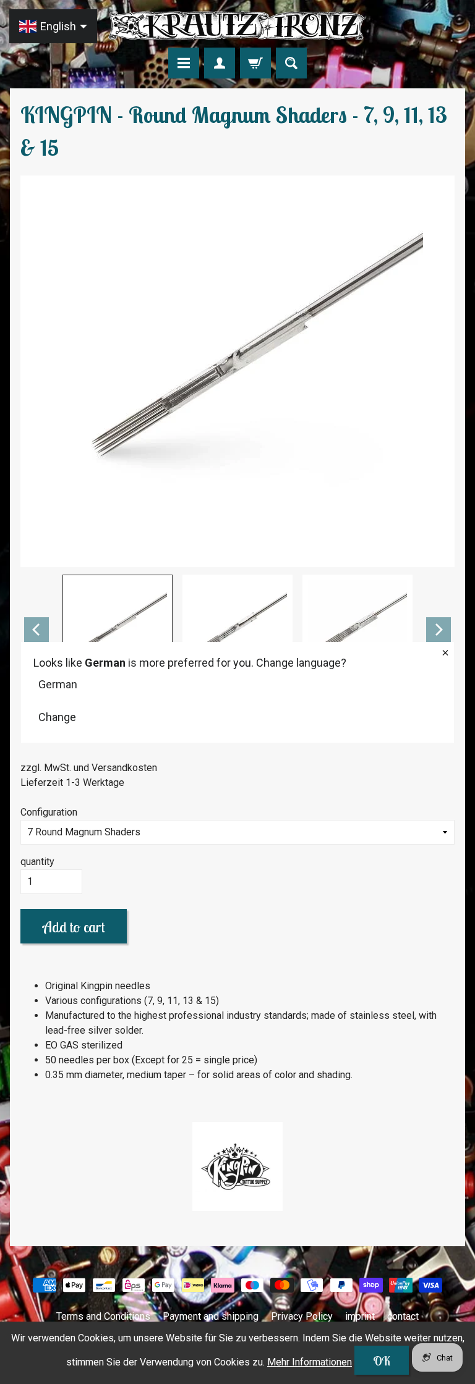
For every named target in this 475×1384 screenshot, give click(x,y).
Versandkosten (124, 768)
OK (381, 1361)
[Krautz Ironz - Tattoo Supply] (237, 25)
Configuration (48, 812)
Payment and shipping (211, 1316)
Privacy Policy (302, 1316)
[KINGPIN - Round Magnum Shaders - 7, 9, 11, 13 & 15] (117, 630)
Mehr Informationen (309, 1362)
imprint (360, 1316)
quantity (37, 861)
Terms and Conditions (103, 1316)
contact (403, 1316)
